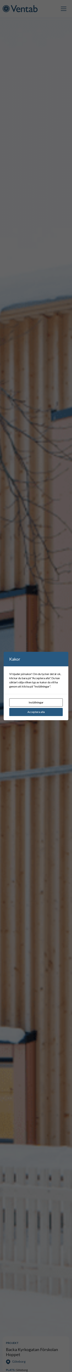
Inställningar (36, 702)
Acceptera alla (36, 711)
